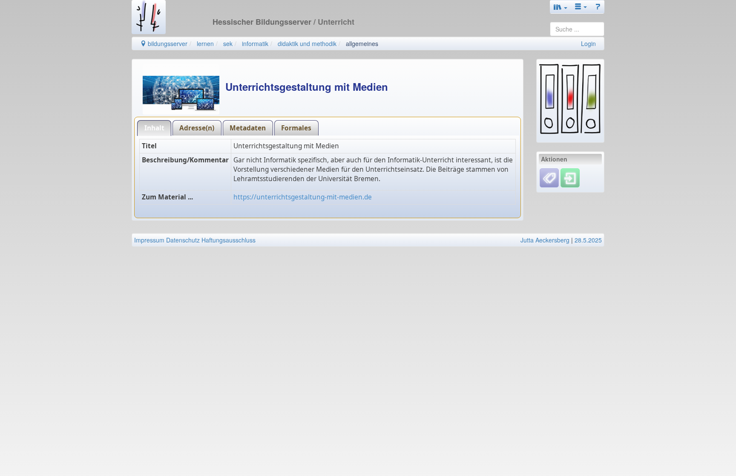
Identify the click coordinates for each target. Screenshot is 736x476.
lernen (205, 43)
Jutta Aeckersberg (544, 240)
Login (588, 43)
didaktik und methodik (307, 43)
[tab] (154, 128)
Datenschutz (183, 240)
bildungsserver (166, 43)
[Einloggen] (570, 177)
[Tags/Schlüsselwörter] (549, 178)
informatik (255, 43)
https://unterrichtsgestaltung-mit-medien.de (302, 197)
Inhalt (154, 128)
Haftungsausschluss (228, 240)
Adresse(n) (196, 128)
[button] (560, 6)
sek (228, 43)
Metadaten (248, 128)
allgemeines (362, 43)
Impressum (149, 240)
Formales (296, 128)
